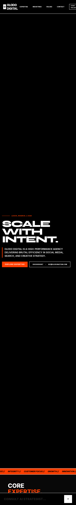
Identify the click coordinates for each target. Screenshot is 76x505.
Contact (60, 7)
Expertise (24, 7)
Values (49, 7)
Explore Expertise (15, 264)
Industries (37, 7)
